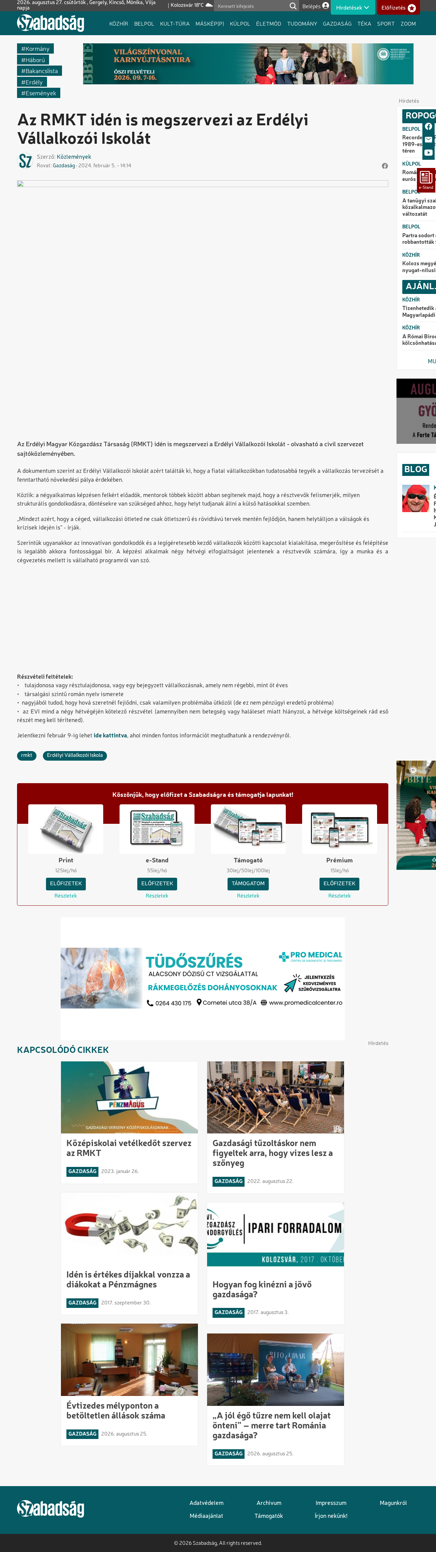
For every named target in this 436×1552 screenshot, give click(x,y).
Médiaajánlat (206, 1516)
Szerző (45, 157)
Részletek (65, 896)
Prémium (339, 861)
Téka (364, 23)
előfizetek (66, 884)
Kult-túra (175, 23)
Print (66, 861)
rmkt (26, 755)
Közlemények (74, 157)
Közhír (118, 23)
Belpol (144, 23)
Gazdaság (337, 23)
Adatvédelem (206, 1503)
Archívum (268, 1503)
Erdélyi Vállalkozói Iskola (75, 755)
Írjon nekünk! (331, 1516)
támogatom (248, 884)
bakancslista (42, 70)
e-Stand (157, 861)
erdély (34, 82)
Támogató (248, 861)
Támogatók (268, 1516)
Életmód (268, 23)
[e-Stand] (426, 180)
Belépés (311, 6)
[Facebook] (428, 126)
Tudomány (302, 23)
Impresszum (331, 1503)
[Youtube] (428, 153)
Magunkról (393, 1503)
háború (35, 60)
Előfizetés (394, 7)
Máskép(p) (210, 23)
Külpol (240, 23)
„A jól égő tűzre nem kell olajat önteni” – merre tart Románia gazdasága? (272, 1426)
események (41, 93)
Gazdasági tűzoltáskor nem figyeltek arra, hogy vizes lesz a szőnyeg (273, 1153)
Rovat (43, 166)
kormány (38, 48)
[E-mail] (428, 140)
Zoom (408, 23)
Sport (386, 23)
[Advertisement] (202, 619)
